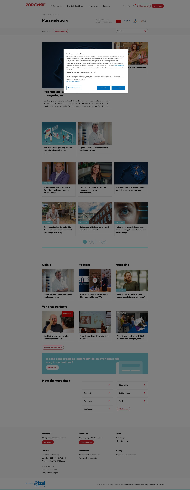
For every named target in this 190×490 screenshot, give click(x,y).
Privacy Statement (119, 65)
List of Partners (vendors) (73, 81)
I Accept (118, 87)
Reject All (103, 87)
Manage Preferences (74, 87)
